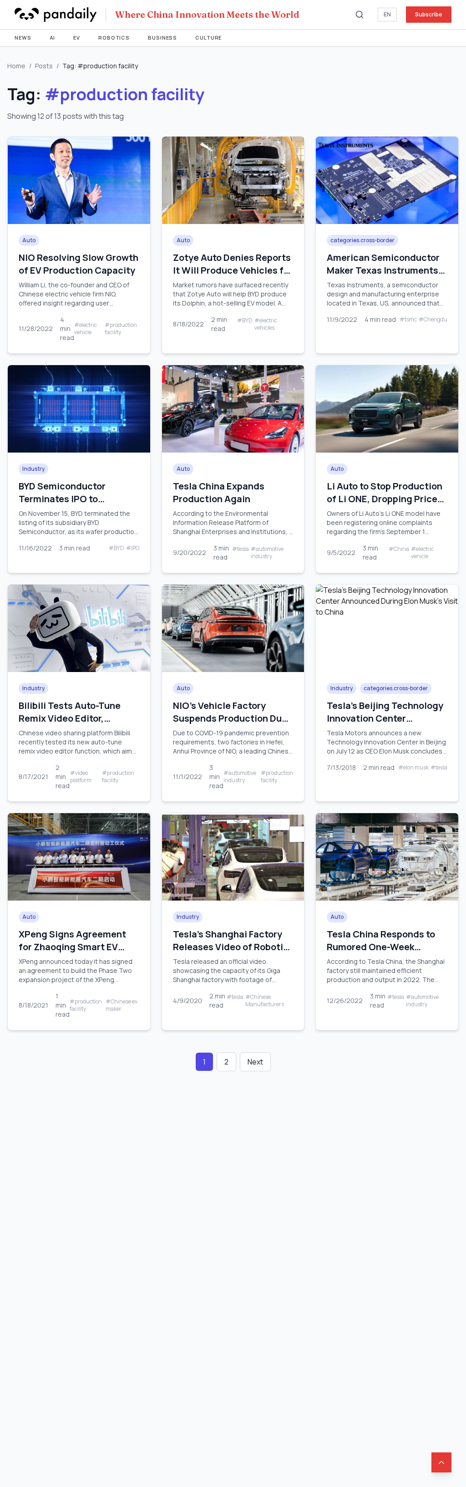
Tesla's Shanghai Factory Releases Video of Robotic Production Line (231, 947)
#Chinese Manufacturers (264, 1000)
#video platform (80, 776)
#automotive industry (267, 552)
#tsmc (408, 319)
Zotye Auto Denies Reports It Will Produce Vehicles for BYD (233, 270)
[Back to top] (441, 1462)
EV (76, 37)
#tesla (240, 549)
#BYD (245, 320)
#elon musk (413, 767)
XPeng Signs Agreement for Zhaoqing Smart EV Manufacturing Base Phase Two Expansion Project (78, 953)
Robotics (114, 37)
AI (53, 37)
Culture (208, 37)
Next (255, 1062)
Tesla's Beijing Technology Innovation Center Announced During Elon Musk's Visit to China (385, 724)
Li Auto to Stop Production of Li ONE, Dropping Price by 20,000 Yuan (384, 499)
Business (162, 37)
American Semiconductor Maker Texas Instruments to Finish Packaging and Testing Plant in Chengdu (383, 276)
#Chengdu (433, 319)
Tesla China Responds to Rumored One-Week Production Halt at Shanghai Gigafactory (381, 953)
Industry (33, 469)
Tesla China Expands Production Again (218, 492)
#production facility (121, 328)
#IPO (132, 548)
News (23, 37)
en (387, 14)
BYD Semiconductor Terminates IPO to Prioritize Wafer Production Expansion (67, 505)
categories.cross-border (362, 240)
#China (399, 549)
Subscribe (428, 14)
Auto (28, 240)
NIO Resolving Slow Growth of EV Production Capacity (78, 263)
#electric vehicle (85, 328)
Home (16, 65)
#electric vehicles (265, 324)
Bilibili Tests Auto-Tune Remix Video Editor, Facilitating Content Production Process (70, 724)
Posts (44, 65)
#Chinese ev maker (121, 1005)
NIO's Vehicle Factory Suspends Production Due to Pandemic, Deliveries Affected (230, 724)
